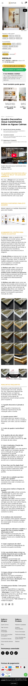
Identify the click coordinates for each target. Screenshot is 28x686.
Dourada (5, 46)
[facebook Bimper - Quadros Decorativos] (7, 653)
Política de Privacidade (4, 631)
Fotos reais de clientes (7, 641)
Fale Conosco (4, 627)
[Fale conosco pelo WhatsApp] (25, 674)
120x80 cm (5, 38)
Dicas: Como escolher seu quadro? (6, 635)
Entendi (14, 683)
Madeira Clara (7, 48)
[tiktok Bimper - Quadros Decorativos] (16, 653)
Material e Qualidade (20, 624)
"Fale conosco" (19, 599)
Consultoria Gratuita (6, 638)
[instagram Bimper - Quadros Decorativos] (2, 653)
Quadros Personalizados (19, 628)
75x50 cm (11, 35)
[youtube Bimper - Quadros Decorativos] (11, 653)
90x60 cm (17, 35)
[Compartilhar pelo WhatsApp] (2, 604)
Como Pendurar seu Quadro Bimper (20, 638)
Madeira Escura (13, 46)
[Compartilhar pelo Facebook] (6, 605)
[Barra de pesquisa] (22, 3)
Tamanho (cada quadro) (8, 33)
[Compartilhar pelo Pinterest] (12, 605)
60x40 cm (5, 35)
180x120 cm (19, 38)
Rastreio (17, 641)
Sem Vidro (5, 54)
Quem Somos (4, 624)
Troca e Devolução (20, 631)
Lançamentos (9, 116)
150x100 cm (12, 38)
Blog (2, 644)
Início (2, 116)
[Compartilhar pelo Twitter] (9, 605)
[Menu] (2, 3)
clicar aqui (14, 580)
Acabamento (5, 52)
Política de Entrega (20, 634)
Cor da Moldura (6, 41)
